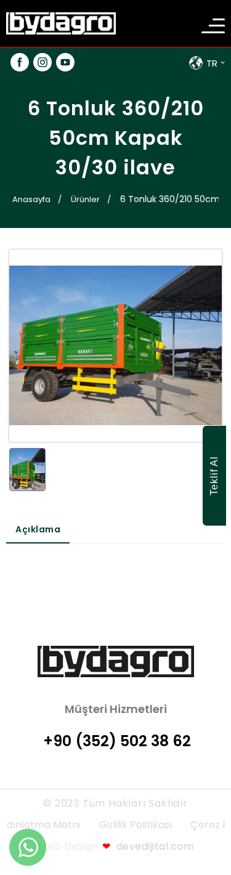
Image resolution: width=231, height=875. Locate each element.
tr (211, 63)
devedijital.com (147, 846)
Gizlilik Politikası (135, 825)
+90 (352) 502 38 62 (117, 741)
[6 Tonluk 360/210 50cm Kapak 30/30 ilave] (27, 472)
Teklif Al (214, 475)
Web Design (68, 846)
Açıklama (37, 529)
